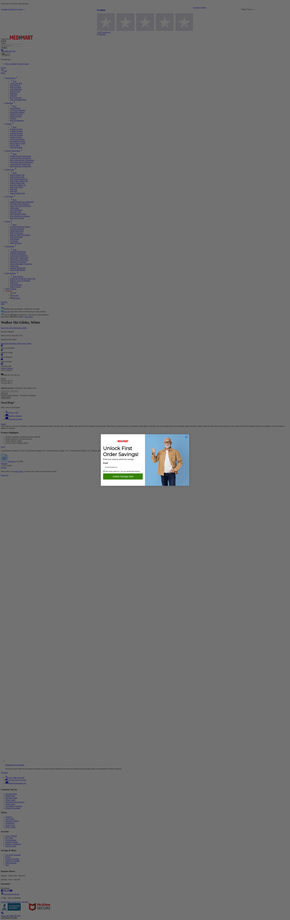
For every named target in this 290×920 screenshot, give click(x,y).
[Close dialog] (186, 437)
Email (105, 463)
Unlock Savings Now (123, 476)
